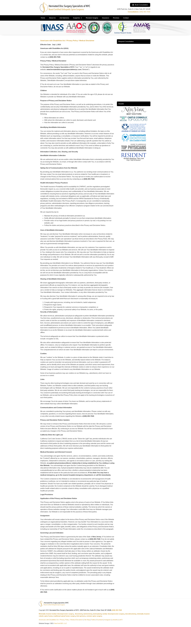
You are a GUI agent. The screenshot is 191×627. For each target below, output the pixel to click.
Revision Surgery (92, 18)
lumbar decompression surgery (113, 614)
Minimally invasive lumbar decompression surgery (56, 614)
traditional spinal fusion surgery (65, 616)
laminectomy (87, 614)
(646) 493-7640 (117, 610)
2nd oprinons (81, 616)
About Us (52, 18)
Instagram (107, 620)
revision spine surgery (94, 616)
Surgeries (76, 18)
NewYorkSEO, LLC (60, 623)
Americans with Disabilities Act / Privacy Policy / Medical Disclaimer (61, 620)
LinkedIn (114, 620)
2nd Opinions (64, 18)
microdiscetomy (130, 614)
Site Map (87, 620)
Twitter (93, 620)
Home (43, 18)
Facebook (99, 620)
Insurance (105, 18)
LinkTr (121, 620)
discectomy (79, 614)
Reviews (116, 18)
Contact (126, 18)
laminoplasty (97, 614)
